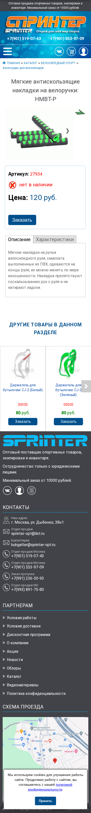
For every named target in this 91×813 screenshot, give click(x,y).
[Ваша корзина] (71, 51)
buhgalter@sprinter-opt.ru (33, 544)
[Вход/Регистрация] (83, 51)
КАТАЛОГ (30, 63)
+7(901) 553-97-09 (67, 38)
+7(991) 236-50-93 (27, 578)
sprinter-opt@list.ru (27, 533)
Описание (19, 239)
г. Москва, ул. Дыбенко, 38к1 (37, 522)
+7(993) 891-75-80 (27, 589)
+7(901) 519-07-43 (24, 38)
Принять (45, 801)
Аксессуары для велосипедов (23, 68)
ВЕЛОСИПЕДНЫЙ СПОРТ (58, 63)
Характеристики (55, 239)
